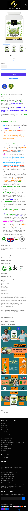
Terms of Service (5, 427)
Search (3, 423)
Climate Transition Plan (7, 438)
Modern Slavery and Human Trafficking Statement (13, 442)
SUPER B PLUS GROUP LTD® (9, 504)
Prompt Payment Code (6, 444)
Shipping (12, 60)
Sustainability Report (6, 440)
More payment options (13, 78)
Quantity (3, 63)
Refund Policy (4, 431)
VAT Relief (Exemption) (6, 448)
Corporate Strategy (5, 434)
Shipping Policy (5, 429)
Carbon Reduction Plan (6, 436)
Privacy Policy (4, 425)
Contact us (4, 450)
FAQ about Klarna (5, 446)
